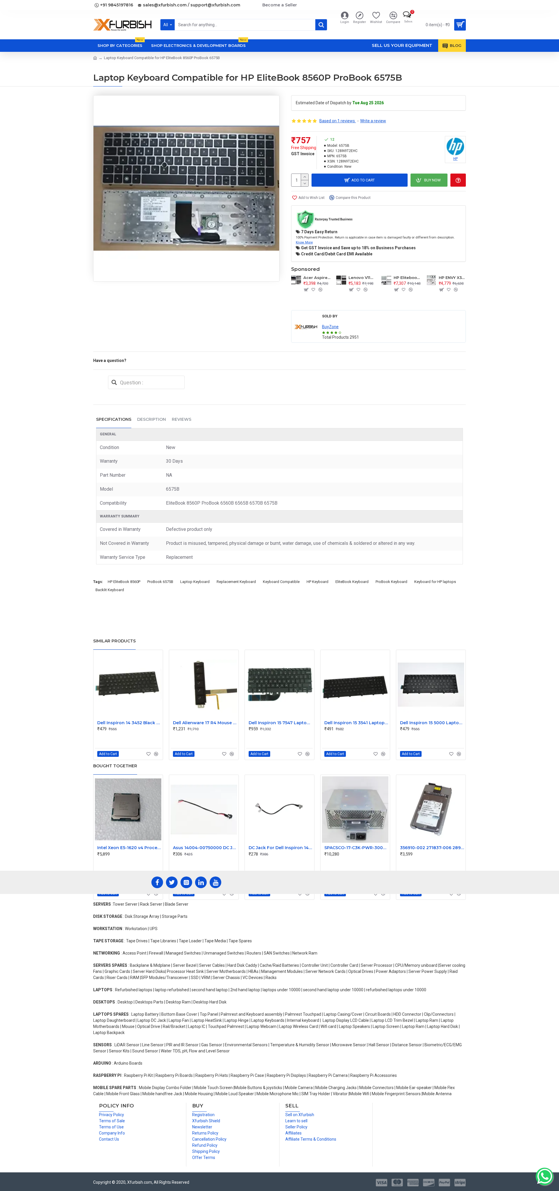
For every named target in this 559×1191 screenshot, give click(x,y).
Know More (304, 242)
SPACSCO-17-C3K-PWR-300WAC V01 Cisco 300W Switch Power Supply (356, 847)
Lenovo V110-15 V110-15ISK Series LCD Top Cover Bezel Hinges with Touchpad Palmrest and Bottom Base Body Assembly (362, 277)
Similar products (114, 641)
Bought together (115, 765)
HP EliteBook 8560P (124, 581)
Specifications (113, 419)
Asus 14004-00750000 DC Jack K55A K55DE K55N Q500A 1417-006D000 (205, 847)
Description (151, 419)
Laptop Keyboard (195, 581)
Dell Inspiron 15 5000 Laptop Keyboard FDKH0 (432, 722)
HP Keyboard (317, 581)
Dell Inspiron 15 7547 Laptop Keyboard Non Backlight (281, 722)
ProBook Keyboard (391, 581)
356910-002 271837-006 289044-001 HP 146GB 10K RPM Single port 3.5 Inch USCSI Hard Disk (432, 847)
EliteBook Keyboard (352, 581)
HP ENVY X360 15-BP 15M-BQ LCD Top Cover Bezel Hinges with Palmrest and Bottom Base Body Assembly (452, 277)
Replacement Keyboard (236, 581)
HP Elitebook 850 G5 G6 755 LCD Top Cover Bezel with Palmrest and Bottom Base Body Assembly (407, 277)
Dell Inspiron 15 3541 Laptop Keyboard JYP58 (356, 722)
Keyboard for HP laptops (435, 581)
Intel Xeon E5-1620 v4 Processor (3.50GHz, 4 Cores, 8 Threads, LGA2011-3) (129, 847)
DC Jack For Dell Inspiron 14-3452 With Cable (281, 847)
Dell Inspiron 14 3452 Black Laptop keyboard (129, 722)
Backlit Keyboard (109, 590)
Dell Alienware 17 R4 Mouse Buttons (205, 722)
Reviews (181, 419)
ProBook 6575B (160, 581)
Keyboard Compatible (281, 581)
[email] (114, 382)
